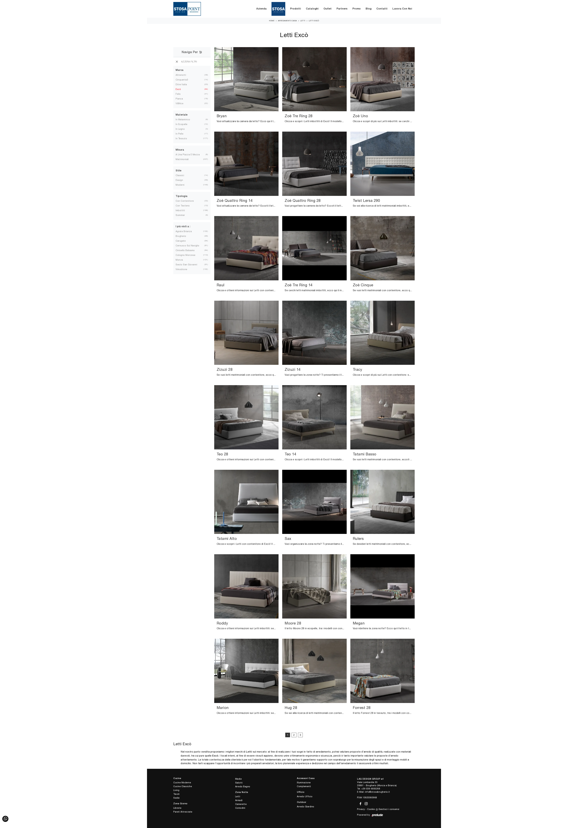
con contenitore (185, 201)
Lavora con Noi (402, 9)
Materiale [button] (182, 115)
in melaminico (183, 119)
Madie (238, 779)
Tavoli (176, 794)
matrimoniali (182, 159)
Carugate (181, 241)
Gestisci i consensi (389, 809)
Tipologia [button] (182, 196)
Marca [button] (180, 70)
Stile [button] (178, 171)
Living (176, 790)
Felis (178, 94)
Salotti (239, 782)
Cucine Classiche (182, 786)
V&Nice (179, 103)
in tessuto (181, 138)
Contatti (381, 9)
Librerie (177, 808)
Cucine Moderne (182, 782)
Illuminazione (304, 782)
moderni (180, 185)
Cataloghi (312, 9)
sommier (180, 215)
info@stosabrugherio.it (377, 792)
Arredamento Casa (287, 21)
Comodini (240, 808)
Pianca (179, 98)
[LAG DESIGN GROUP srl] (187, 9)
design (179, 180)
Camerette (241, 804)
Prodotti (295, 9)
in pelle (179, 134)
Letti (302, 21)
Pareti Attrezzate (182, 812)
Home (271, 21)
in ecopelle (181, 124)
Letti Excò (314, 21)
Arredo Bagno (242, 786)
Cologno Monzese (185, 255)
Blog (368, 9)
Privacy (361, 809)
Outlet (328, 9)
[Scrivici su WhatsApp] (5, 819)
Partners (342, 9)
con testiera (182, 205)
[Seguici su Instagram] (365, 803)
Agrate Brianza (184, 231)
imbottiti (180, 210)
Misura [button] (180, 150)
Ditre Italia (181, 84)
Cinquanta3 (182, 80)
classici (180, 175)
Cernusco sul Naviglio (187, 245)
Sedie (176, 798)
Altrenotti (181, 75)
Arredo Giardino (305, 806)
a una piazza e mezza (188, 154)
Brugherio (181, 236)
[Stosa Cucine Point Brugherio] (278, 9)
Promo (356, 9)
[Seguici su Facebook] (360, 803)
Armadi (239, 800)
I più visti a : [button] (183, 227)
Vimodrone (181, 269)
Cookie (371, 809)
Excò (178, 89)
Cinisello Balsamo (185, 250)
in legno (180, 129)
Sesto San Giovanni (186, 264)
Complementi (304, 786)
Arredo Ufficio (304, 796)
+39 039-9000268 (370, 788)
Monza (179, 260)
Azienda (261, 9)
